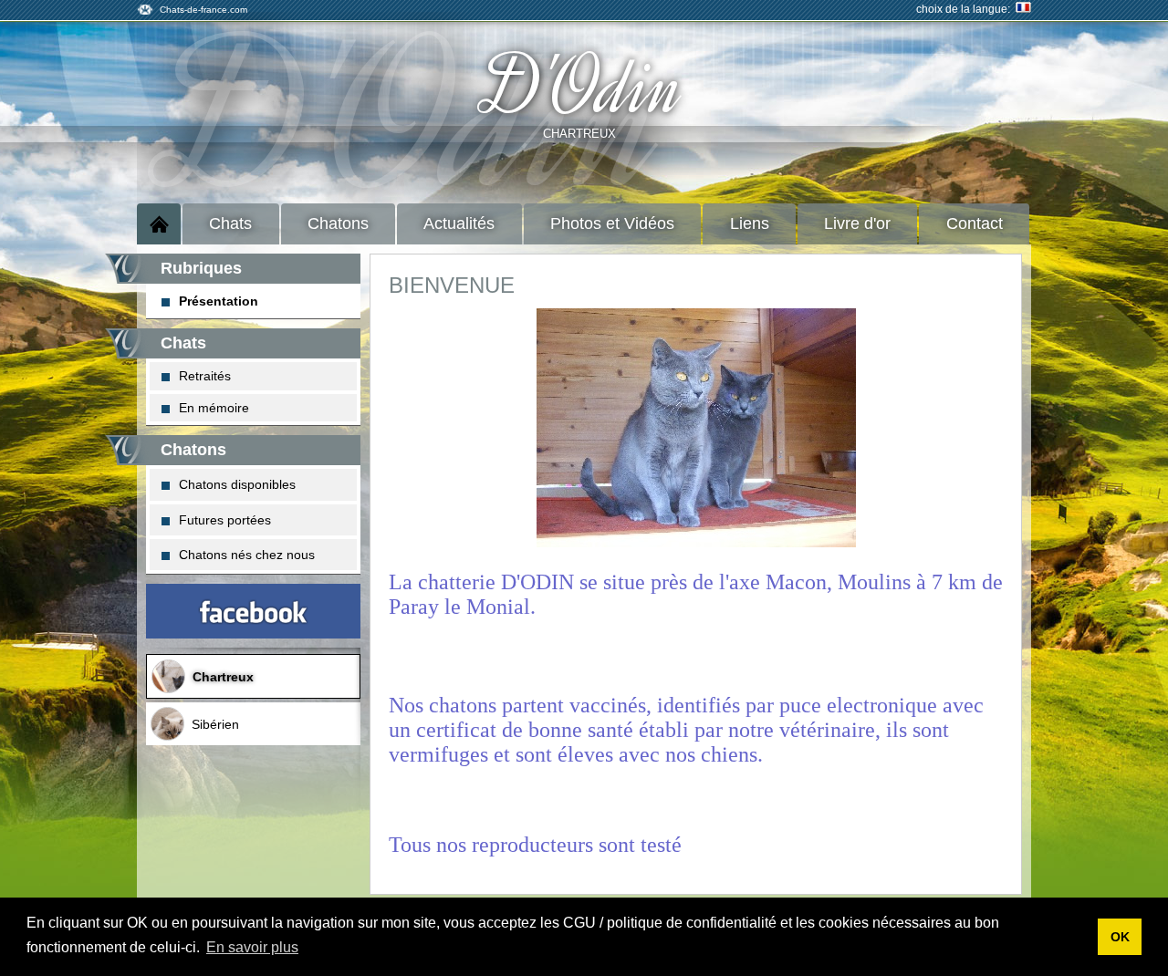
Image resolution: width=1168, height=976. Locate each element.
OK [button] (1120, 936)
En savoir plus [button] (252, 947)
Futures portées (225, 520)
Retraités (205, 376)
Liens (749, 223)
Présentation (218, 301)
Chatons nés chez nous (247, 554)
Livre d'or (857, 223)
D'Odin (584, 87)
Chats (230, 223)
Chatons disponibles (237, 484)
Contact (974, 223)
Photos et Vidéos (612, 223)
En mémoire (214, 407)
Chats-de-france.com (203, 10)
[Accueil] (159, 223)
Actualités (459, 223)
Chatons (338, 223)
